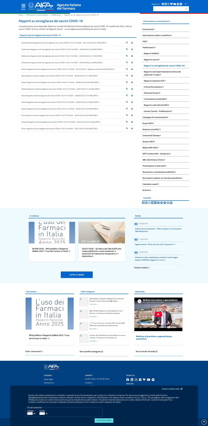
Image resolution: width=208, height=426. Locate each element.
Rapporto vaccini (151, 59)
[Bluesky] (152, 203)
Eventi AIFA (148, 123)
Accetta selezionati (104, 420)
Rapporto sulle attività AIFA (156, 104)
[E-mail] (168, 203)
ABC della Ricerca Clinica (153, 159)
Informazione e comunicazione (37, 15)
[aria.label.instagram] (136, 379)
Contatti (88, 382)
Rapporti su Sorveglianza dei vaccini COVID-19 (164, 65)
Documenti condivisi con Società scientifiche (162, 178)
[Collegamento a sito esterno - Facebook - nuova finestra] (163, 4)
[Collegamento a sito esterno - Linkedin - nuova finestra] (166, 4)
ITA (185, 4)
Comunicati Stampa (151, 135)
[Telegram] (165, 203)
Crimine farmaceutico (153, 86)
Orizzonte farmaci (151, 92)
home (21, 15)
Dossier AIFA (148, 141)
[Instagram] (149, 203)
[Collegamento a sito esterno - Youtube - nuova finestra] (175, 4)
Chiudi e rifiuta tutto (171, 388)
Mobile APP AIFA (150, 147)
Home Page (48, 379)
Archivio (146, 190)
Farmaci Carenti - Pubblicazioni (157, 111)
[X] (155, 203)
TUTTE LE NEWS (76, 274)
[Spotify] (161, 203)
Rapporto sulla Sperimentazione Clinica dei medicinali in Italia (162, 73)
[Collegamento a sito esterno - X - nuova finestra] (181, 4)
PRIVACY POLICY (140, 397)
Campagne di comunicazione (155, 117)
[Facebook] (143, 203)
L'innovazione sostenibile (155, 98)
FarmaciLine (148, 29)
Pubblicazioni (56, 15)
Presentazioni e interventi (154, 165)
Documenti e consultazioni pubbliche (158, 171)
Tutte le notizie (141, 267)
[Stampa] (171, 203)
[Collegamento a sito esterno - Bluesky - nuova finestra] (171, 4)
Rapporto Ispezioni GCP (154, 80)
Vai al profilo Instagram (91, 351)
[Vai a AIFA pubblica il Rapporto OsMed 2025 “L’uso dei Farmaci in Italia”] (50, 313)
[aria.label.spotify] (153, 379)
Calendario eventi (150, 184)
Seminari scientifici (151, 129)
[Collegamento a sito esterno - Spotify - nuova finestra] (178, 4)
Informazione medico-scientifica (156, 35)
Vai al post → (94, 304)
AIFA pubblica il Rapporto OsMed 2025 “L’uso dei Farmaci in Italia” (49, 337)
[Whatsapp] (158, 203)
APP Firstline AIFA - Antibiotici (156, 153)
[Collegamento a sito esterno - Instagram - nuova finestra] (168, 4)
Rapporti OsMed (151, 53)
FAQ (144, 41)
